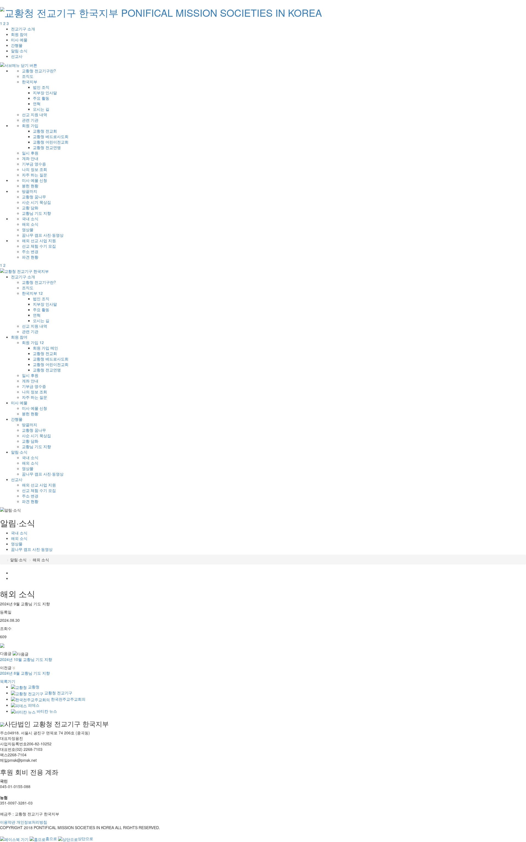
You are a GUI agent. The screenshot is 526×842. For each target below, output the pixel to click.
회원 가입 (30, 125)
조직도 (27, 76)
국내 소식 (30, 218)
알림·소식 (19, 50)
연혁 (37, 103)
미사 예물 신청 (34, 180)
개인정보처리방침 (31, 822)
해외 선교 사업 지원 (39, 240)
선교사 (16, 56)
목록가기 (7, 681)
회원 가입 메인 (45, 348)
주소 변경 (30, 251)
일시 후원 (30, 153)
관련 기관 (30, 120)
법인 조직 (41, 87)
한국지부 (29, 81)
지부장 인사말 (45, 92)
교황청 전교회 (45, 131)
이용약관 (7, 822)
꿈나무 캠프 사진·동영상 (43, 235)
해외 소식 (30, 224)
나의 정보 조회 (34, 169)
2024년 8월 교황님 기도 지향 (25, 673)
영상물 (27, 229)
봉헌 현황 (30, 185)
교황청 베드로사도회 (50, 136)
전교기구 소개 (23, 28)
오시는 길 (41, 109)
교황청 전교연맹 (47, 147)
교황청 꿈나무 (34, 196)
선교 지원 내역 (34, 114)
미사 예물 (19, 39)
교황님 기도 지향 (36, 213)
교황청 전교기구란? (39, 70)
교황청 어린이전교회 (50, 142)
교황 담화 (30, 207)
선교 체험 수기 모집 (39, 246)
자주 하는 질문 (34, 174)
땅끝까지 (29, 191)
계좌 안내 (30, 158)
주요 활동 (41, 98)
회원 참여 (19, 34)
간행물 (16, 45)
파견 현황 (30, 257)
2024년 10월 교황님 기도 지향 (26, 659)
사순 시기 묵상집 (36, 202)
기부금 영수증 (34, 164)
